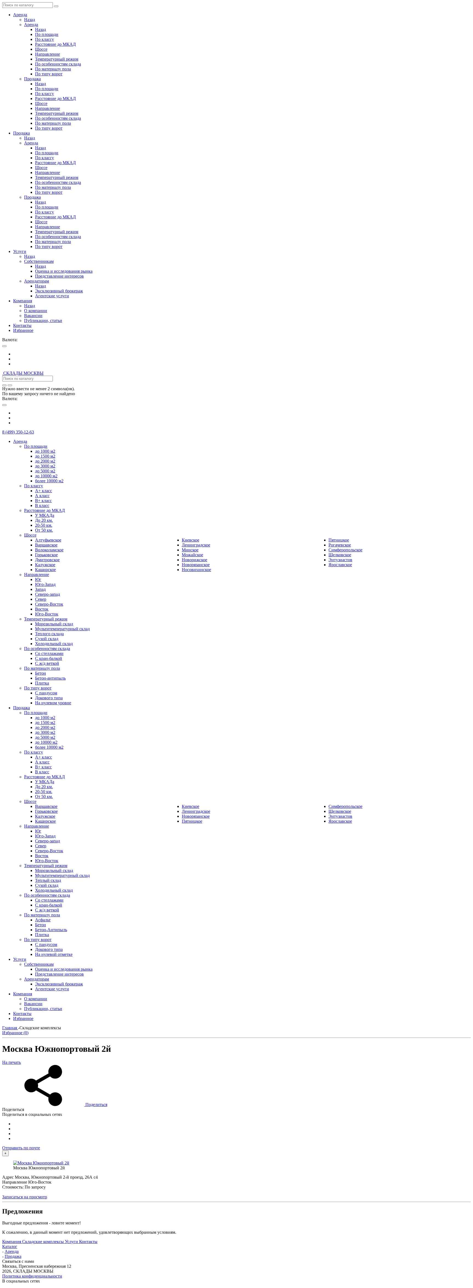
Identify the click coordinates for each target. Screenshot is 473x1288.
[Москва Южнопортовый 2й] (41, 1163)
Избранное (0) (15, 1032)
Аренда (12, 1251)
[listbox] (236, 359)
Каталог (9, 1246)
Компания (12, 1241)
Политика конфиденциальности (32, 1276)
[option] (242, 354)
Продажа (13, 1256)
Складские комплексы (43, 1241)
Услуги (72, 1241)
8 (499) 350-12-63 (18, 432)
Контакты (88, 1241)
